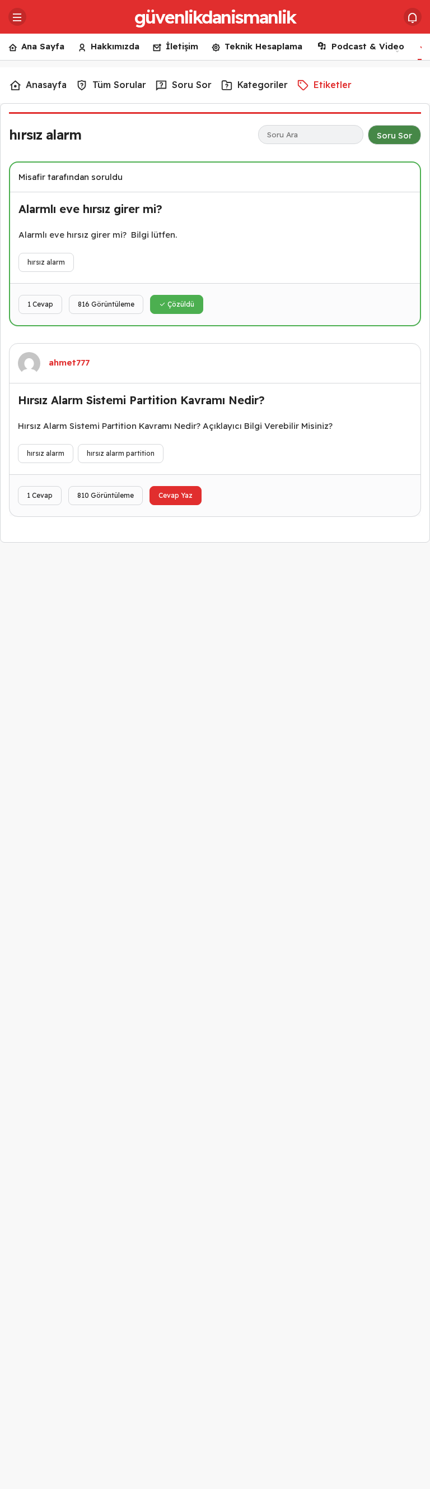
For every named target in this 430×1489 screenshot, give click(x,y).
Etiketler (333, 84)
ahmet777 (69, 362)
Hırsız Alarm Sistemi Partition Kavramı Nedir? (141, 400)
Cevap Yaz (175, 495)
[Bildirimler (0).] (413, 17)
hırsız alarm (46, 262)
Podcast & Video (367, 46)
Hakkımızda (115, 46)
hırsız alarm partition (121, 453)
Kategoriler (262, 84)
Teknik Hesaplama (263, 46)
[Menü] (17, 17)
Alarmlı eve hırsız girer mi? (90, 209)
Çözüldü (180, 304)
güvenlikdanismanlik (215, 17)
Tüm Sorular (119, 84)
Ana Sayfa (42, 46)
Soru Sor (192, 84)
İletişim (182, 46)
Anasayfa (46, 84)
